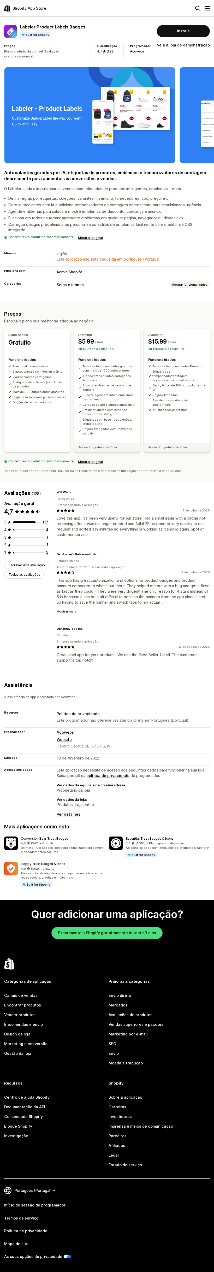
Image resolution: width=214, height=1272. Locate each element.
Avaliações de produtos (130, 1014)
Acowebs (137, 51)
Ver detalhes (68, 814)
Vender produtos (19, 1014)
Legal (114, 1155)
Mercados (118, 1005)
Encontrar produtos (22, 1005)
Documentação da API (24, 1107)
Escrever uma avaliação (27, 565)
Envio (114, 1053)
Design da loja (17, 1034)
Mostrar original (90, 238)
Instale (183, 31)
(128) (110, 51)
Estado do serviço (125, 1165)
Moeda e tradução (126, 1063)
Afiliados (117, 1145)
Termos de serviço (21, 1218)
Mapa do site (16, 1243)
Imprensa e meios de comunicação (141, 1126)
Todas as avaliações (24, 574)
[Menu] (207, 8)
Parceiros (118, 1136)
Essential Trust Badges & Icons (150, 838)
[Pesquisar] (197, 8)
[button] (54, 846)
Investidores (120, 1116)
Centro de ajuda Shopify (27, 1097)
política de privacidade (107, 775)
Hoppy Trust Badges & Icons (43, 864)
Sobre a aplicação (125, 1097)
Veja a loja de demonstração (183, 45)
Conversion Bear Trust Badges (44, 838)
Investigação (16, 1136)
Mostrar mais (66, 611)
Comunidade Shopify (23, 1116)
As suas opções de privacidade (33, 1256)
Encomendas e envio (23, 1024)
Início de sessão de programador (35, 1205)
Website (64, 739)
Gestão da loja (17, 1053)
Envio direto (120, 995)
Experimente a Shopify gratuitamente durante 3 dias (107, 933)
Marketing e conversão (25, 1043)
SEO (112, 1043)
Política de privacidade (78, 713)
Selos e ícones (70, 284)
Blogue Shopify (18, 1126)
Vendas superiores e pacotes (136, 1024)
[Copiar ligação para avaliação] (74, 492)
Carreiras (117, 1107)
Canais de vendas (21, 995)
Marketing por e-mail (128, 1034)
